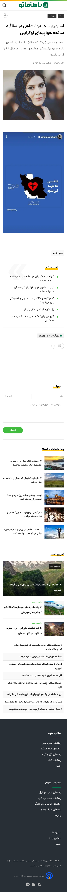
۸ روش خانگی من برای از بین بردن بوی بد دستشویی (35, 709)
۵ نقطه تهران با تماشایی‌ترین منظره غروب (40, 657)
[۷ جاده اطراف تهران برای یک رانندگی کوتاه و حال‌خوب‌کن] (54, 608)
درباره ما (56, 833)
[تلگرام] (28, 884)
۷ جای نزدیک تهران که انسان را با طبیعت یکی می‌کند (22, 480)
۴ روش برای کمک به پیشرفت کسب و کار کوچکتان (32, 319)
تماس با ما (55, 839)
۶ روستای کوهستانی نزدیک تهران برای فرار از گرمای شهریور (35, 587)
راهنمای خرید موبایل (50, 793)
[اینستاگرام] (33, 884)
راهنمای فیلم (54, 760)
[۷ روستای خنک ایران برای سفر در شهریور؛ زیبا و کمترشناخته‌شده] (54, 463)
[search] (5, 5)
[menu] (61, 5)
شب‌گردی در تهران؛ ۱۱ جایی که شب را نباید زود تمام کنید (24, 514)
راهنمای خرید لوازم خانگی (47, 804)
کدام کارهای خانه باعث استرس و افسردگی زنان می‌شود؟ (32, 301)
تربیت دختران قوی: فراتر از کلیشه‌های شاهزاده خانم (34, 290)
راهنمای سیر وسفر (51, 743)
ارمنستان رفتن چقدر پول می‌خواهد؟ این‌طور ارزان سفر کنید (24, 497)
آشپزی (58, 766)
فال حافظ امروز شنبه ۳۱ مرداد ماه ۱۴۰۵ (42, 676)
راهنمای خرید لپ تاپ (49, 798)
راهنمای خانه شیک (51, 749)
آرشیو (58, 844)
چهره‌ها (57, 815)
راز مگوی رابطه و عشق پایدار (39, 309)
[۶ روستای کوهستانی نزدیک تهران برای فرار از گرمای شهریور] (33, 578)
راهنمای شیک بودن (51, 810)
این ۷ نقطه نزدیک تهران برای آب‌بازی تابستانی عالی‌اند (34, 695)
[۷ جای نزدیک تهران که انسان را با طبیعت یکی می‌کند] (54, 480)
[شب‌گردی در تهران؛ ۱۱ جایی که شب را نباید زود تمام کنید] (54, 514)
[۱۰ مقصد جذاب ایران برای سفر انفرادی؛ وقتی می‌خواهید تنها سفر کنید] (54, 532)
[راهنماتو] (33, 5)
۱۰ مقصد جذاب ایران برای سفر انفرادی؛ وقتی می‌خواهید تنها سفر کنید (23, 531)
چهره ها (52, 16)
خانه (61, 16)
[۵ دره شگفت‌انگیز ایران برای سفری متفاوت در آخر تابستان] (54, 629)
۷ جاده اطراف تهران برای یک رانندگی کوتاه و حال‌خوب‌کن (23, 610)
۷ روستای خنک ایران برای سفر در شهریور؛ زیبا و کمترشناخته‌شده (26, 463)
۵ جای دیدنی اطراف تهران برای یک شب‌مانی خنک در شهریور (35, 666)
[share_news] (5, 15)
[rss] (39, 884)
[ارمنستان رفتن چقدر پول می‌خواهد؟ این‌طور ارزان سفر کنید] (54, 497)
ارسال (13, 430)
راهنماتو (15, 861)
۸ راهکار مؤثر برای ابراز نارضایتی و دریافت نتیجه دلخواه (32, 279)
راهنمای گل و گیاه (51, 755)
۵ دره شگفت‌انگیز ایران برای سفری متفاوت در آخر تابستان (24, 631)
